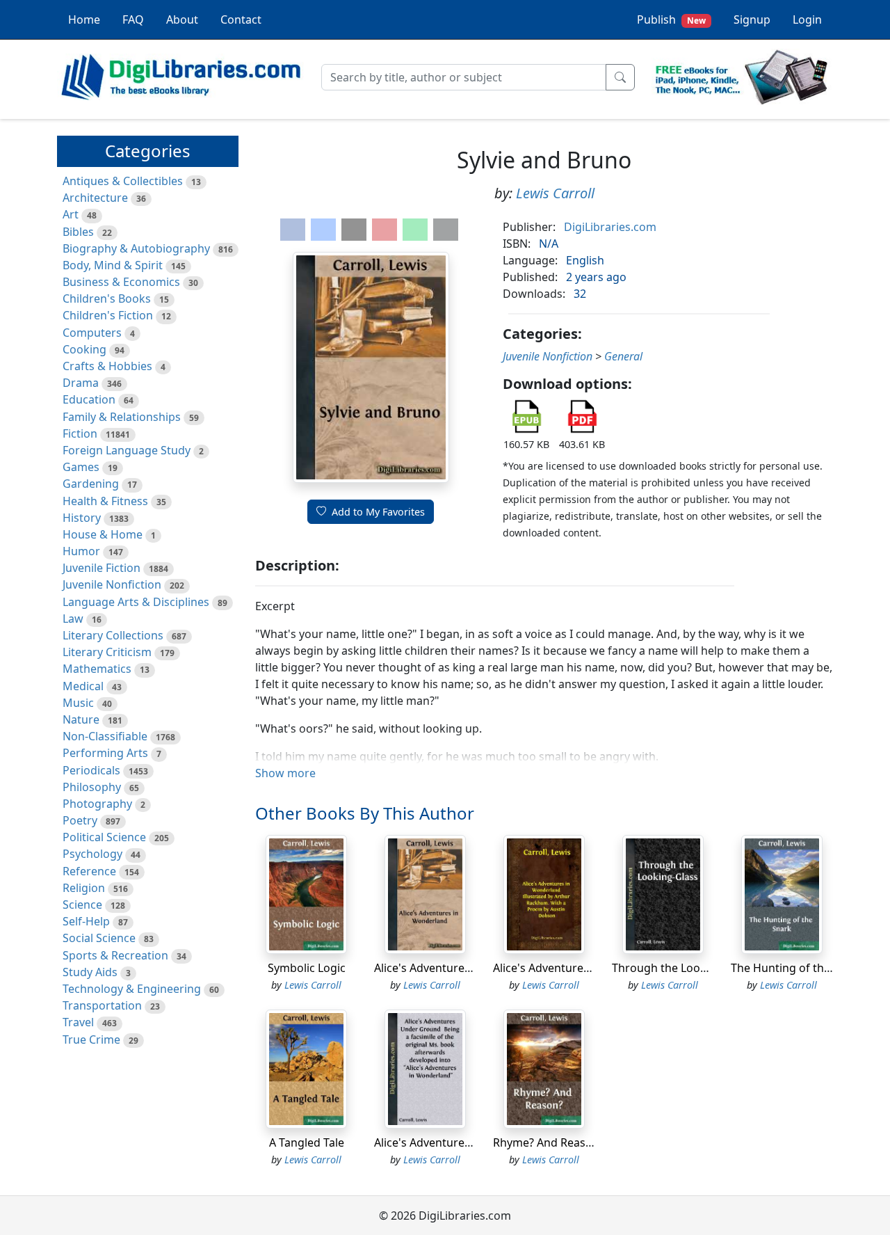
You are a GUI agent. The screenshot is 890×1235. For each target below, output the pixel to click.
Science (82, 904)
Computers (92, 332)
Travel (78, 1022)
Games (81, 467)
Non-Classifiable (105, 736)
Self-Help (86, 921)
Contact (240, 19)
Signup (752, 19)
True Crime (91, 1039)
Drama (81, 382)
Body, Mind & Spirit (113, 265)
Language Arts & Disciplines (136, 601)
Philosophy (92, 787)
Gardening (91, 483)
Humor (81, 551)
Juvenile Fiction (101, 567)
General (623, 356)
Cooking (84, 349)
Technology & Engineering (132, 988)
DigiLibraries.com (610, 226)
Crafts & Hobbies (107, 366)
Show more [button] (285, 773)
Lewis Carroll (555, 193)
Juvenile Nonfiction (112, 584)
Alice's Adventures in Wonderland (462, 967)
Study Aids (90, 972)
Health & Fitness (105, 501)
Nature (81, 719)
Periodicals (91, 770)
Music (78, 702)
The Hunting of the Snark (797, 967)
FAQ (133, 19)
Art (71, 214)
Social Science (99, 938)
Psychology (92, 853)
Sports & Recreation (115, 955)
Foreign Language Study (127, 450)
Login (807, 19)
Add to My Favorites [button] (378, 511)
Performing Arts (105, 752)
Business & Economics (121, 281)
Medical (83, 686)
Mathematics (97, 668)
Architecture (95, 197)
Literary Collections (113, 635)
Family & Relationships (122, 416)
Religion (84, 887)
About (182, 19)
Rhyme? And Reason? (548, 1142)
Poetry (80, 820)
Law (73, 618)
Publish (671, 19)
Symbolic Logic (307, 967)
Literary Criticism (107, 652)
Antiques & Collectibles (123, 181)
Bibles (78, 231)
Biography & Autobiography (136, 248)
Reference (89, 871)
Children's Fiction (108, 315)
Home (84, 19)
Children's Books (107, 298)
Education (89, 399)
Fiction (80, 433)
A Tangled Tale (306, 1142)
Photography (97, 803)
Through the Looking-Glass (683, 967)
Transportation (102, 1005)
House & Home (103, 534)
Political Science (104, 837)
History (82, 517)
